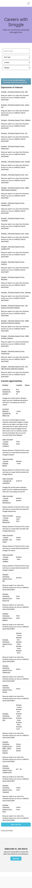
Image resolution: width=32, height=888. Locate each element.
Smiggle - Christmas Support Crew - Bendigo (16, 292)
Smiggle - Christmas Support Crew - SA (14, 133)
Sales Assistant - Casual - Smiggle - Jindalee (7, 558)
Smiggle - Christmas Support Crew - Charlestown (13, 352)
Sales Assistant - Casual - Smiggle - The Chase (7, 539)
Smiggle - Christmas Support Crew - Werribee (13, 278)
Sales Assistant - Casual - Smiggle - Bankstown (7, 519)
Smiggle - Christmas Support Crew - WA (14, 92)
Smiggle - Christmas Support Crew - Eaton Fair (15, 106)
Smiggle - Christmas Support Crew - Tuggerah (13, 219)
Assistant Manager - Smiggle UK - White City (6, 412)
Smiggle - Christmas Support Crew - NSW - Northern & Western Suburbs (15, 322)
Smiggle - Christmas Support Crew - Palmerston (13, 147)
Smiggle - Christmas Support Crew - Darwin (15, 162)
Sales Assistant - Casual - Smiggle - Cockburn (7, 443)
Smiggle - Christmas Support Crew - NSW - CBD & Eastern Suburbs (15, 189)
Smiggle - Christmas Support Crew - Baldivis (15, 120)
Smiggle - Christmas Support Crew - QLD (14, 175)
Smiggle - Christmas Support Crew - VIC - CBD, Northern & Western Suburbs (14, 368)
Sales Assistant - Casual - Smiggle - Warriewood (7, 499)
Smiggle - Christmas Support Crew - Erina (15, 233)
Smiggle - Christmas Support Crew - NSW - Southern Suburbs (15, 337)
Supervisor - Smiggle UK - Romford (6, 392)
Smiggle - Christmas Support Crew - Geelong (13, 263)
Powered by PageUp (7, 830)
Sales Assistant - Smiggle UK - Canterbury (7, 481)
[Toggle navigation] (28, 3)
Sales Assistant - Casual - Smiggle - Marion (7, 462)
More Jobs (15, 824)
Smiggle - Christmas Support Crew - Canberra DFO (13, 204)
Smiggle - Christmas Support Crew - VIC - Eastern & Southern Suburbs (14, 307)
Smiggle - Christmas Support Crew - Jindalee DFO (13, 248)
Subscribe (16, 858)
